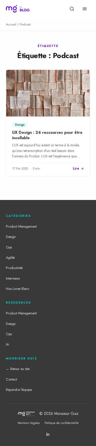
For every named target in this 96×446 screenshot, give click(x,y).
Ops (9, 247)
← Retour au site (18, 368)
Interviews (13, 278)
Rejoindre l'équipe (19, 389)
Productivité (14, 267)
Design (11, 236)
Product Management (21, 226)
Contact (11, 379)
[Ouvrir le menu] (84, 8)
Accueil (11, 24)
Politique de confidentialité (62, 423)
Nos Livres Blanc (17, 288)
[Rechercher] (71, 8)
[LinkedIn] (48, 434)
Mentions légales (29, 423)
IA (7, 344)
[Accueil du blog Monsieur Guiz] (18, 8)
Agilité (10, 257)
